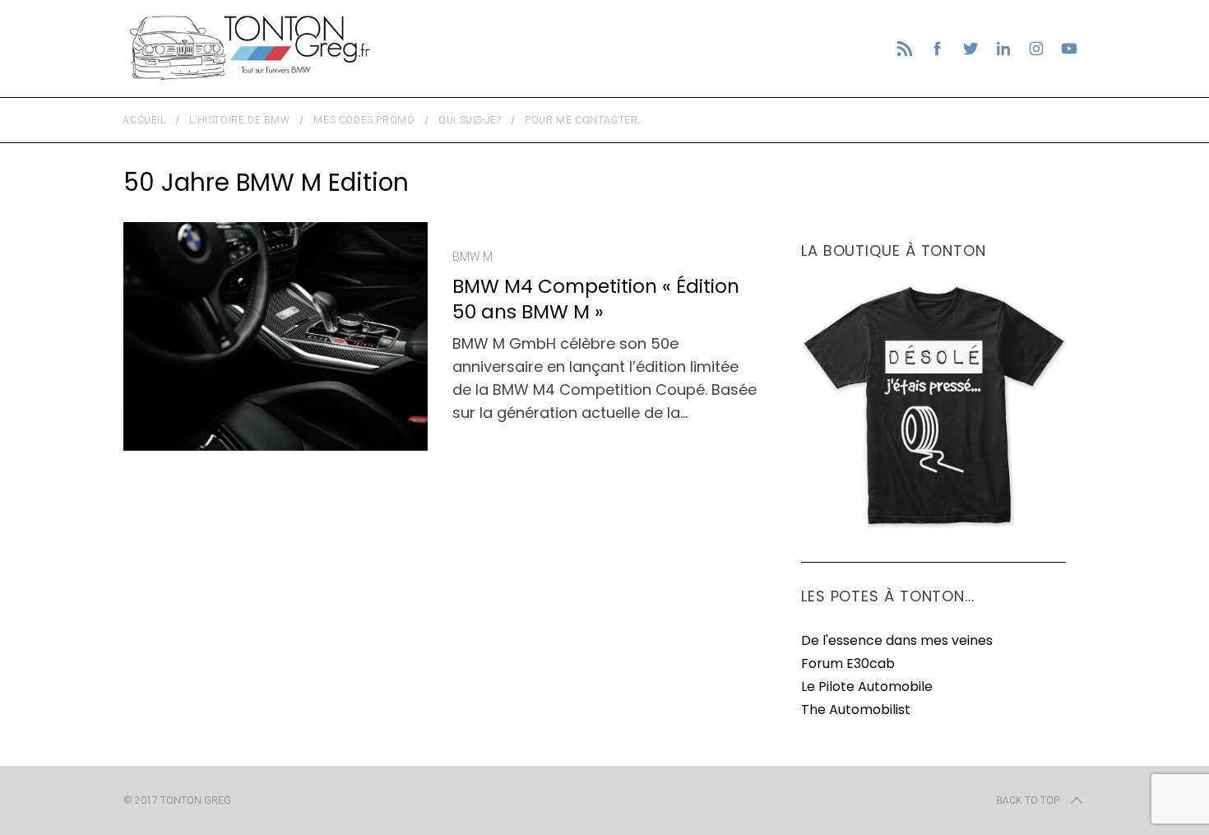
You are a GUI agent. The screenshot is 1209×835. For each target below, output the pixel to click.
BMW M (472, 256)
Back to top (1027, 800)
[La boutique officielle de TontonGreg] (933, 525)
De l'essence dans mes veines (897, 640)
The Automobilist (855, 709)
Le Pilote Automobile (867, 686)
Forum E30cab (848, 663)
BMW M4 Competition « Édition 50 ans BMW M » (595, 298)
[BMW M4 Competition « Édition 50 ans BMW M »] (275, 336)
